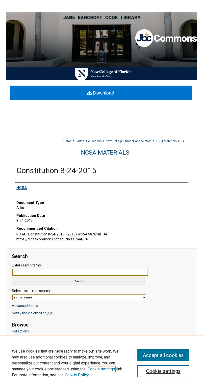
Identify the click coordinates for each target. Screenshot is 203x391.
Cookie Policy (77, 375)
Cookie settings (101, 369)
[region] (101, 363)
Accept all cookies (163, 355)
